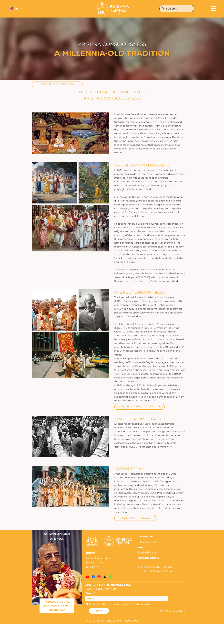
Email (89, 593)
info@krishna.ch (147, 552)
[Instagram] (99, 577)
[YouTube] (87, 577)
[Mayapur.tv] (105, 577)
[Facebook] (93, 577)
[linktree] (110, 577)
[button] (213, 8)
